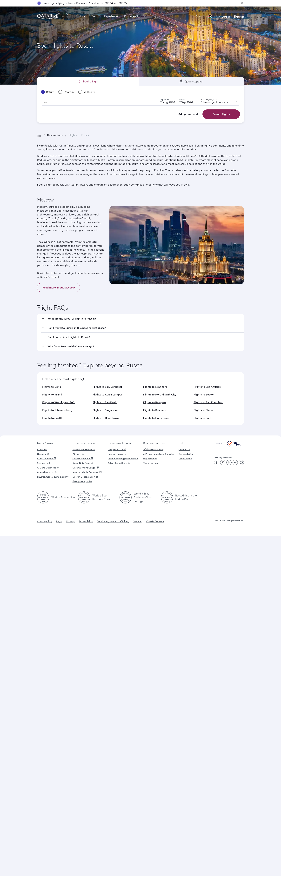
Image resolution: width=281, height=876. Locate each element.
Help (181, 442)
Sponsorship (44, 463)
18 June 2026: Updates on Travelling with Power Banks (76, 3)
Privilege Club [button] (132, 16)
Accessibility (86, 521)
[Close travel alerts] (242, 3)
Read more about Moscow (58, 287)
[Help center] (198, 16)
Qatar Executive (81, 458)
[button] (142, 318)
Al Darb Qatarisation (48, 467)
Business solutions (119, 442)
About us (42, 449)
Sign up (239, 16)
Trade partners (151, 463)
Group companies (84, 442)
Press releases (45, 458)
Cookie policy (44, 521)
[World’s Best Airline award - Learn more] (43, 497)
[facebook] (216, 462)
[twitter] (222, 462)
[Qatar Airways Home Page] (48, 16)
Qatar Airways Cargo (84, 467)
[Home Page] (39, 135)
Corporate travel (117, 449)
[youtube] (235, 462)
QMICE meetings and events (123, 458)
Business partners (154, 442)
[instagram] (241, 462)
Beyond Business (117, 454)
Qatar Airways (45, 442)
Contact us (184, 449)
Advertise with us (117, 463)
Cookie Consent (155, 521)
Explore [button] (80, 16)
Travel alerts (185, 458)
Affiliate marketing (153, 449)
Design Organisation (84, 476)
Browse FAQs (186, 454)
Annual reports (45, 472)
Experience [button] (111, 16)
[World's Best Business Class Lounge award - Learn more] (126, 497)
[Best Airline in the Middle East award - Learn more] (167, 497)
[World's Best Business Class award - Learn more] (84, 497)
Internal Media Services (85, 472)
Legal (59, 521)
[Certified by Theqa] (228, 445)
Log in (226, 16)
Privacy (70, 521)
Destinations (55, 135)
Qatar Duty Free (81, 463)
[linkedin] (229, 462)
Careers (41, 454)
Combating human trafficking (113, 521)
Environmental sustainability (52, 476)
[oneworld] (65, 16)
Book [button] (95, 16)
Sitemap (137, 521)
